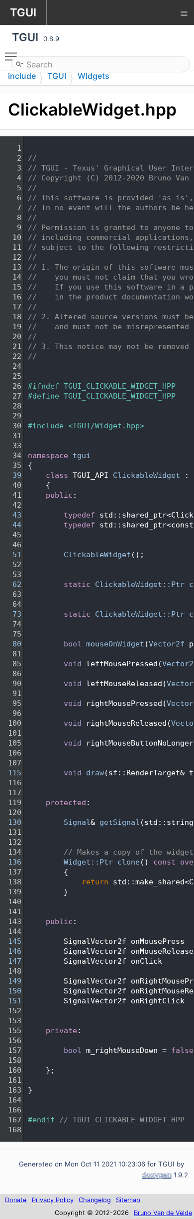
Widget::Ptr (88, 862)
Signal (77, 822)
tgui (82, 455)
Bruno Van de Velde (163, 1213)
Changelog (95, 1200)
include (22, 76)
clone (128, 862)
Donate (15, 1200)
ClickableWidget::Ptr (140, 584)
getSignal (119, 822)
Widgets (93, 76)
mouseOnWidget (115, 643)
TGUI (56, 76)
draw (95, 772)
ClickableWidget (146, 475)
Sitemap (128, 1200)
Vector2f (167, 643)
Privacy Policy (53, 1200)
